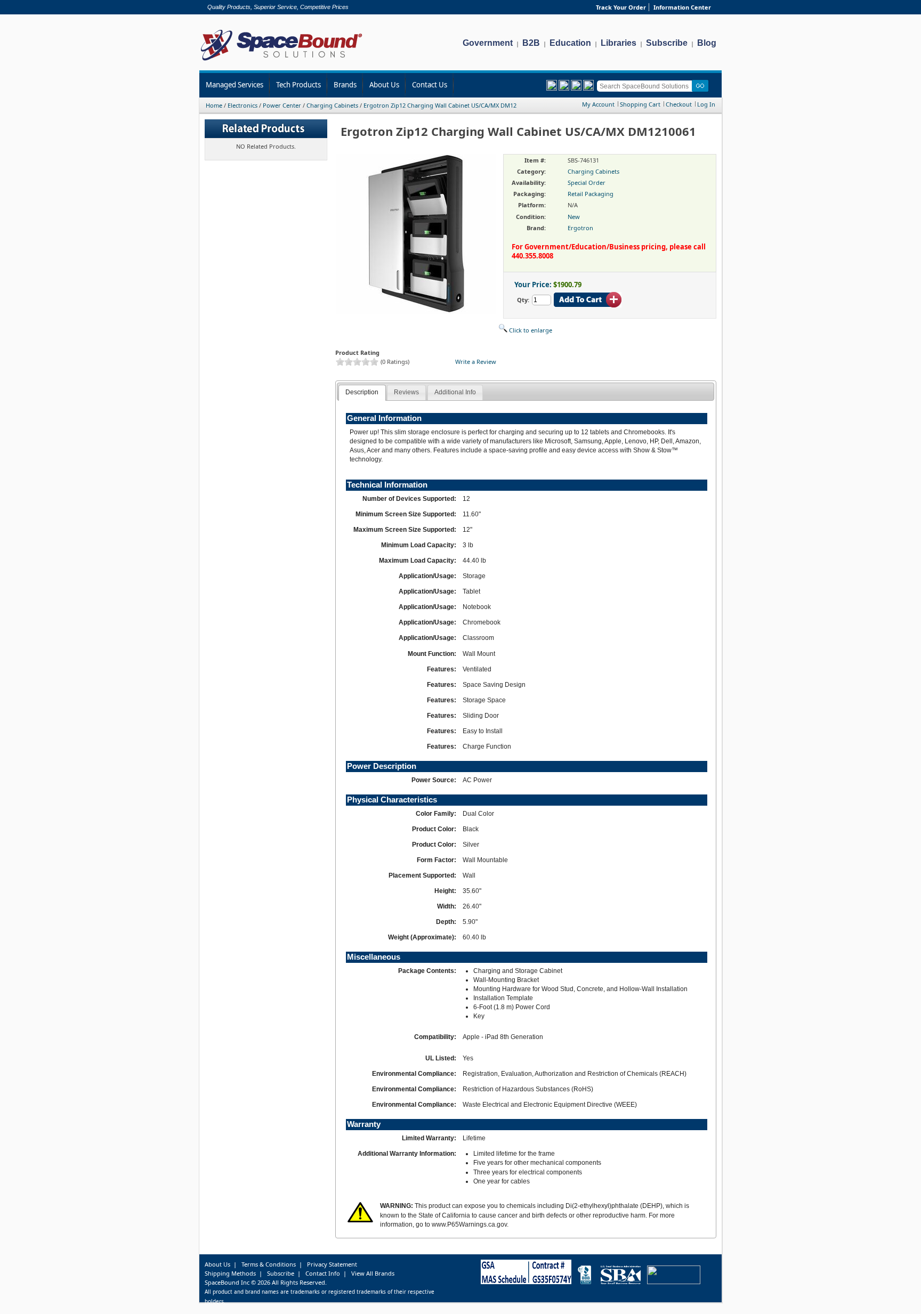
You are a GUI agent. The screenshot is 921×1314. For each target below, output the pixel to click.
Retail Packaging (590, 194)
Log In (706, 104)
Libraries (618, 42)
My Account (598, 104)
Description (361, 392)
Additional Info (455, 392)
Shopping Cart (640, 104)
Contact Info (322, 1273)
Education (570, 42)
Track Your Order (621, 7)
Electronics (242, 105)
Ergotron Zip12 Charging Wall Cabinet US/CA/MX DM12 (439, 105)
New (574, 217)
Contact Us (429, 85)
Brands (345, 85)
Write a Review (475, 362)
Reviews (406, 392)
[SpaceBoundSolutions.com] (281, 61)
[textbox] (646, 86)
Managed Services (234, 85)
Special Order (586, 182)
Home (214, 105)
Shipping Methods (230, 1273)
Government (488, 42)
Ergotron (580, 228)
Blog (706, 42)
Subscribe (667, 42)
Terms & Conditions (268, 1264)
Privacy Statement (332, 1264)
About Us (384, 85)
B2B (531, 42)
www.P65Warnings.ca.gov (469, 1224)
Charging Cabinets (332, 105)
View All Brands (372, 1273)
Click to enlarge (529, 330)
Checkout (679, 104)
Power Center (282, 105)
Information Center (682, 7)
